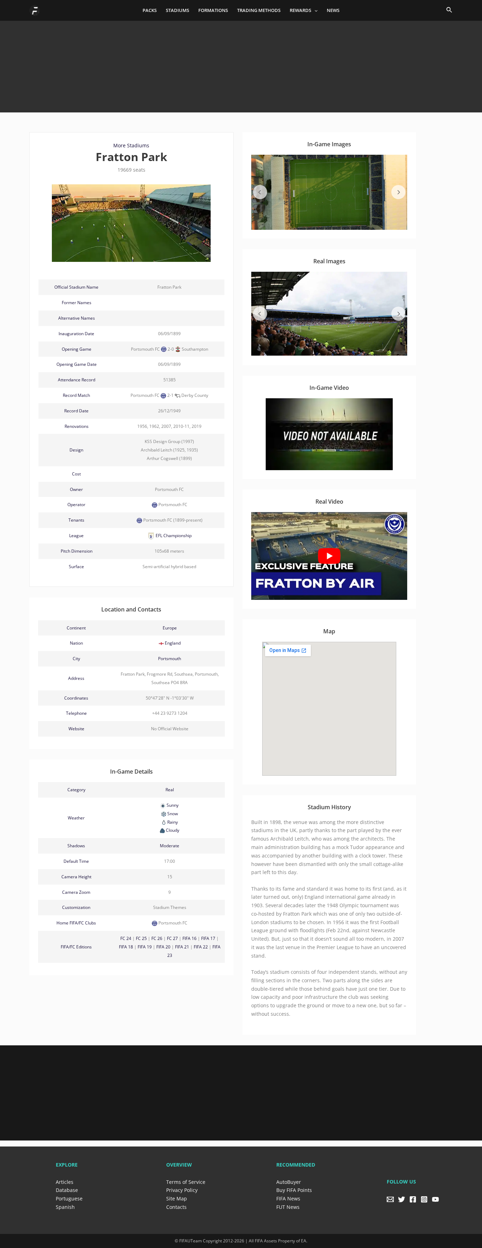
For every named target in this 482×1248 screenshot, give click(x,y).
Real (169, 790)
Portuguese (69, 1198)
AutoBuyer (288, 1182)
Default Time (76, 861)
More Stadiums (131, 145)
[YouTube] (435, 1199)
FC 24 (125, 938)
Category (76, 790)
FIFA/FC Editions (76, 947)
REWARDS (300, 10)
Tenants (76, 520)
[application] (314, 10)
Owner (76, 489)
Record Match (76, 395)
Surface (76, 567)
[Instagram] (424, 1199)
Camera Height (76, 877)
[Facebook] (412, 1199)
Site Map (176, 1198)
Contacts (176, 1207)
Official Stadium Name (76, 287)
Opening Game (76, 349)
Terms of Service (185, 1182)
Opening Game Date (76, 364)
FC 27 (172, 938)
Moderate (169, 846)
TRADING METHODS (259, 10)
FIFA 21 (182, 947)
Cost (76, 474)
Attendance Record (76, 380)
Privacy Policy (182, 1190)
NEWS (333, 10)
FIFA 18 (126, 947)
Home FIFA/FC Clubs (76, 923)
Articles (64, 1182)
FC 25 (141, 938)
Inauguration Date (76, 334)
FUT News (288, 1207)
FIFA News (288, 1198)
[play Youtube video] (329, 556)
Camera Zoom (76, 892)
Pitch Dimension (76, 551)
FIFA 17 (208, 938)
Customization (76, 907)
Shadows (76, 846)
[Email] (390, 1199)
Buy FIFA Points (294, 1190)
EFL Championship (173, 536)
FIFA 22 (201, 947)
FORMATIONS (213, 10)
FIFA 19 (145, 947)
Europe (170, 628)
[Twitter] (401, 1199)
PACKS (150, 10)
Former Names (76, 303)
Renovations (77, 426)
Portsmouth (169, 659)
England (173, 643)
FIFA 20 (163, 947)
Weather (76, 818)
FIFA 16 (189, 938)
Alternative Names (76, 318)
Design (76, 450)
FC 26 (156, 938)
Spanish (65, 1207)
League (76, 536)
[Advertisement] (241, 64)
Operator (76, 505)
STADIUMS (177, 10)
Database (67, 1190)
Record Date (76, 411)
